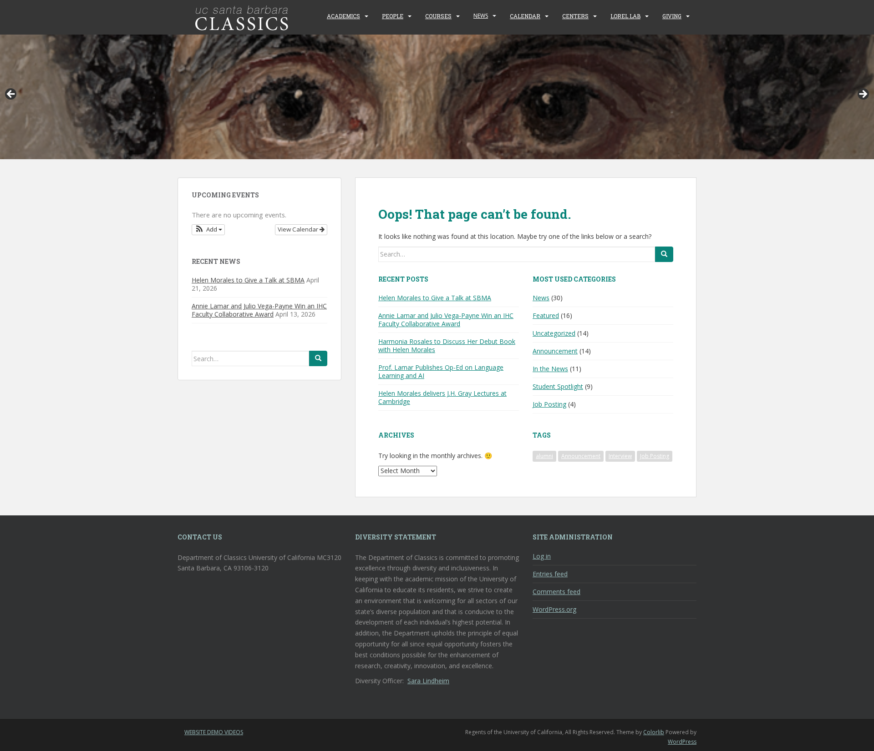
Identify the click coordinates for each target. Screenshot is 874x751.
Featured (546, 315)
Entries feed (550, 574)
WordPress (682, 742)
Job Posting (549, 404)
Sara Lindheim (428, 680)
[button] (208, 230)
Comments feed (556, 591)
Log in (542, 556)
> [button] (862, 94)
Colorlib (653, 732)
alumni (544, 456)
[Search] (664, 254)
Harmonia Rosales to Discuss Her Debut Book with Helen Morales (446, 345)
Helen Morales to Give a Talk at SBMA (434, 297)
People (392, 16)
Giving (671, 16)
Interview (620, 456)
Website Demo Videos (213, 732)
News (480, 16)
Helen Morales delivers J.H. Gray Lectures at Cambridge (442, 397)
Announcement (555, 351)
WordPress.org (554, 609)
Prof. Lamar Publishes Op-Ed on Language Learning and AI (440, 371)
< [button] (11, 94)
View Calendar (299, 229)
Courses (438, 16)
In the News (550, 368)
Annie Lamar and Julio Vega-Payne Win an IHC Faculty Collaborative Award (445, 319)
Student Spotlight (558, 386)
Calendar (525, 16)
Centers (575, 16)
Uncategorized (554, 333)
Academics (343, 16)
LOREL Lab (625, 16)
